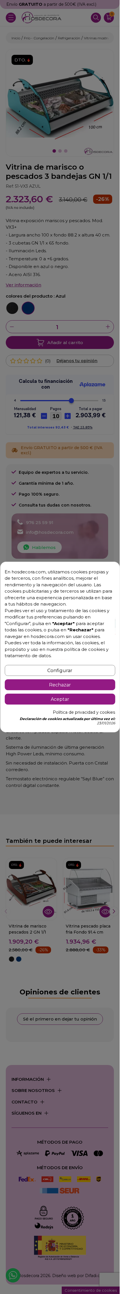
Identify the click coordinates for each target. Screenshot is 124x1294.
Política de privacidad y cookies (84, 712)
